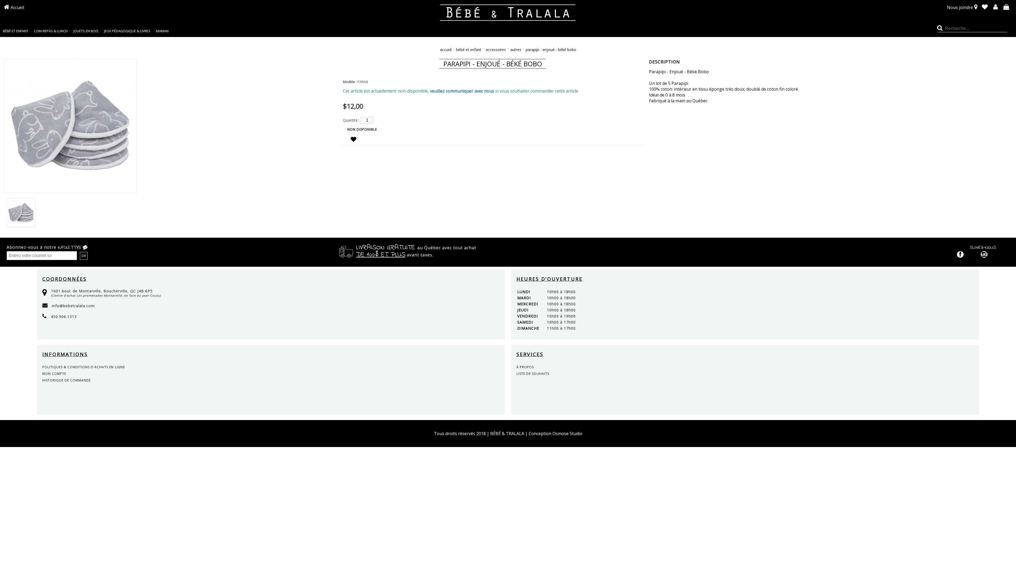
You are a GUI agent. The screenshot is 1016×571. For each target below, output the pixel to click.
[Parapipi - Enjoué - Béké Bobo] (70, 190)
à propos (525, 367)
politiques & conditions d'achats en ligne (83, 367)
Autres (515, 49)
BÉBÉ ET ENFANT (468, 49)
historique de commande (66, 380)
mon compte (54, 373)
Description (664, 62)
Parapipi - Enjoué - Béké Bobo (551, 49)
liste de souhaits (532, 373)
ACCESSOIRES (496, 49)
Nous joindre (960, 7)
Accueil (17, 7)
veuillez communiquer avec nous (462, 91)
